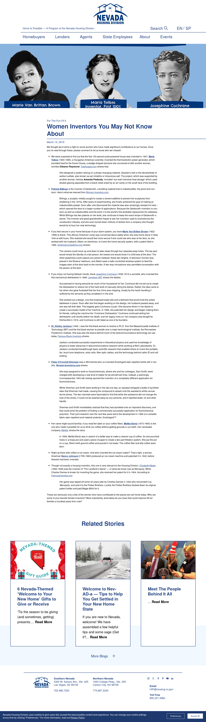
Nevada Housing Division (42, 682)
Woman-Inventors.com (68, 365)
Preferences (175, 716)
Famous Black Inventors (70, 336)
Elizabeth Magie (148, 465)
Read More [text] (43, 621)
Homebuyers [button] (34, 36)
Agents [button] (86, 36)
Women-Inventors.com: (97, 192)
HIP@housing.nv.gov (161, 689)
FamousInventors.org (61, 475)
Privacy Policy (77, 717)
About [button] (145, 36)
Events (166, 36)
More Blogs (99, 655)
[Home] (110, 13)
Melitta (64, 430)
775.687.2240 (100, 690)
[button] (179, 28)
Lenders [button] (62, 36)
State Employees (118, 36)
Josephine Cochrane (106, 274)
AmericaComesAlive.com (70, 244)
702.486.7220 (61, 690)
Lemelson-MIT (95, 277)
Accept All (195, 716)
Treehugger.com (89, 166)
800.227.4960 (157, 698)
